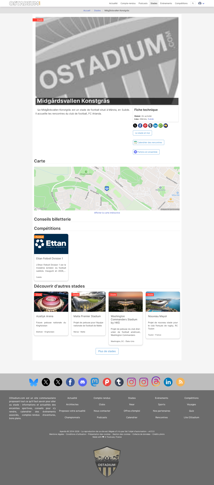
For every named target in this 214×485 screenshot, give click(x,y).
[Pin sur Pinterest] (145, 126)
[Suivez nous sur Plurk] (107, 386)
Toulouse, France (114, 437)
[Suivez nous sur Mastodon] (95, 386)
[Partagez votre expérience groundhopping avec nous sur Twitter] (46, 386)
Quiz (191, 410)
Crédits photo (158, 434)
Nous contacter (102, 410)
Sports (161, 404)
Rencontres (161, 417)
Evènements (166, 3)
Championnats (72, 417)
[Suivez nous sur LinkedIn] (168, 386)
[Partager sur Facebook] (140, 126)
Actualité (113, 3)
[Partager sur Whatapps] (160, 126)
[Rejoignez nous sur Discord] (82, 386)
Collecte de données (141, 434)
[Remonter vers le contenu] (107, 477)
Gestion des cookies (121, 434)
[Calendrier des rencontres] (148, 137)
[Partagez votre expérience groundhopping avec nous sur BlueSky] (34, 386)
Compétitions (181, 3)
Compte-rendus (128, 3)
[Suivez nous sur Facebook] (70, 386)
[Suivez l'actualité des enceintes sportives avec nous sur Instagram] (144, 386)
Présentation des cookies (99, 434)
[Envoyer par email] (165, 126)
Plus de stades (107, 351)
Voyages (191, 404)
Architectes (72, 404)
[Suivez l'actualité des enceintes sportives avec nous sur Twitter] (58, 386)
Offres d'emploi (132, 410)
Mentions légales (56, 434)
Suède (151, 119)
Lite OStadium (191, 417)
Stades (154, 3)
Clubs (102, 404)
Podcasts (143, 3)
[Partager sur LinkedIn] (155, 126)
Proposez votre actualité (72, 410)
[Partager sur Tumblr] (150, 126)
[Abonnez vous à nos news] (180, 386)
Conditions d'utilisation (76, 434)
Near (132, 404)
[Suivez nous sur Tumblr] (119, 386)
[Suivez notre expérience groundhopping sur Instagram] (131, 386)
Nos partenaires (161, 410)
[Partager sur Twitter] (135, 126)
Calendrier (131, 417)
